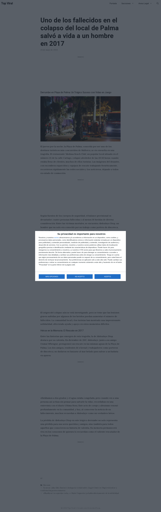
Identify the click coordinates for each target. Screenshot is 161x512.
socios (56, 237)
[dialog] (80, 256)
